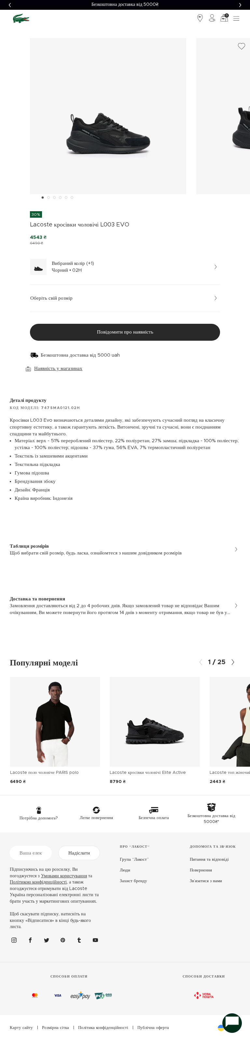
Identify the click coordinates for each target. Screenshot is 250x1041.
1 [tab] (42, 197)
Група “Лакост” (134, 859)
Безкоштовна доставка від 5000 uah (80, 355)
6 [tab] (72, 197)
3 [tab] (54, 197)
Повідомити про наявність (125, 332)
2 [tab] (48, 197)
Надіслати (79, 853)
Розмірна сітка (55, 1028)
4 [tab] (60, 197)
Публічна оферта (153, 1028)
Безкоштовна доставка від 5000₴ (125, 4)
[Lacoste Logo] (21, 18)
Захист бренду (133, 881)
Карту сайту (21, 1028)
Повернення (201, 870)
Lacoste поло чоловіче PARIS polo (44, 773)
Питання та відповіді (209, 859)
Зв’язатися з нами (206, 881)
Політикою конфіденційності (38, 882)
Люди (125, 870)
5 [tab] (66, 197)
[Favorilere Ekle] (241, 46)
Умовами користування (64, 876)
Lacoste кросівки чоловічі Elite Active (148, 773)
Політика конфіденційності (103, 1028)
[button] (10, 4)
